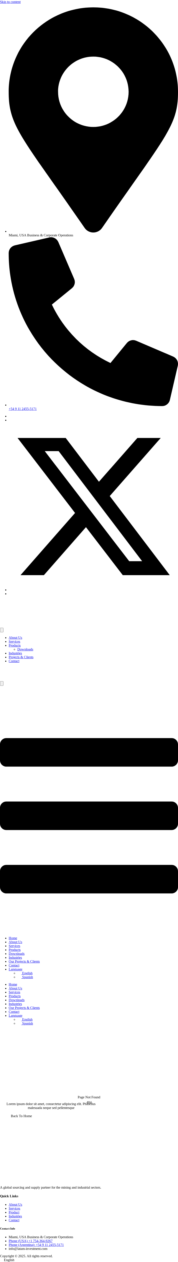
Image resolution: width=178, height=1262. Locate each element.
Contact (14, 661)
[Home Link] (30, 679)
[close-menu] (1, 683)
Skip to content (10, 2)
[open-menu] (1, 630)
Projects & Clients (21, 657)
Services (14, 641)
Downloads (25, 649)
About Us (15, 637)
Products (15, 645)
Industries (15, 653)
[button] (89, 1260)
